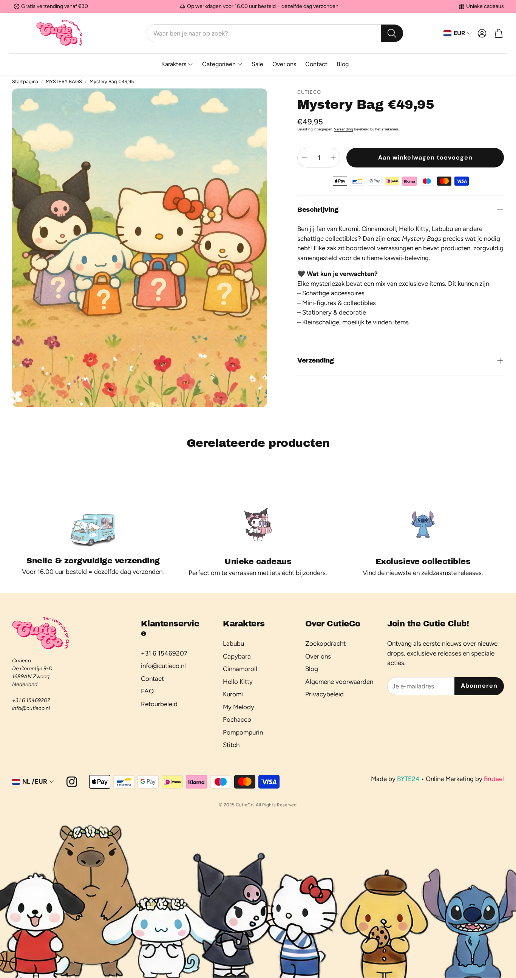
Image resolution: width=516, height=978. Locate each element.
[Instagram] (71, 782)
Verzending (343, 129)
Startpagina (25, 81)
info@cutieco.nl (31, 708)
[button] (275, 33)
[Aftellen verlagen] (304, 157)
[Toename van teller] (333, 157)
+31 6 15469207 (31, 700)
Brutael (494, 779)
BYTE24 (408, 779)
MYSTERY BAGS (64, 81)
